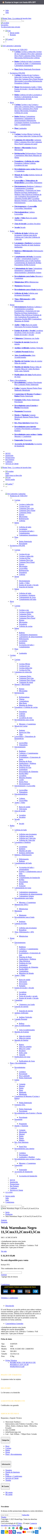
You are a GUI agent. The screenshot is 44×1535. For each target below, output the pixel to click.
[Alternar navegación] (6, 486)
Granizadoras (37, 319)
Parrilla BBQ (27, 199)
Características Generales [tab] (14, 1324)
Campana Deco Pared (30, 79)
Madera (17, 419)
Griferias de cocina (21, 113)
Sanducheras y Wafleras (27, 763)
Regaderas (26, 295)
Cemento (23, 388)
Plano (40, 388)
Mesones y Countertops (22, 436)
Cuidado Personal (21, 352)
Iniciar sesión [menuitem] (10, 479)
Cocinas (17, 52)
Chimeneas (18, 338)
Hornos (38, 56)
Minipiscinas (33, 282)
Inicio (7, 1212)
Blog (7, 1474)
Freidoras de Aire (25, 767)
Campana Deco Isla (26, 560)
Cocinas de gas (26, 75)
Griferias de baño (26, 95)
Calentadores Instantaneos (28, 635)
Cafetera (32, 212)
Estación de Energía (26, 587)
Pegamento (18, 411)
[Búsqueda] (23, 1206)
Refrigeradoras (30, 153)
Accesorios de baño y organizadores (27, 258)
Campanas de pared (30, 144)
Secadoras (18, 333)
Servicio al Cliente (12, 1478)
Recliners (36, 369)
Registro (13, 35)
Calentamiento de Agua (29, 97)
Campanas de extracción (24, 140)
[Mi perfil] (8, 31)
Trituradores (38, 183)
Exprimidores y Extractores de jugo (27, 311)
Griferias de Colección (27, 840)
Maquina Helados (21, 201)
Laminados (23, 128)
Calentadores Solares (33, 272)
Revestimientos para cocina (25, 169)
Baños (17, 61)
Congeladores (19, 155)
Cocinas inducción (24, 136)
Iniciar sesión (14, 33)
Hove (12, 601)
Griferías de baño (26, 61)
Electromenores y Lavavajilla (25, 206)
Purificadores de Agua (23, 375)
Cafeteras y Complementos (28, 753)
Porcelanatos (26, 429)
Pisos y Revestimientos (18, 1063)
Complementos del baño (23, 99)
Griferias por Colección (23, 237)
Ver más (4, 1251)
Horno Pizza (37, 201)
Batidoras (30, 186)
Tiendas (8, 1480)
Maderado (18, 390)
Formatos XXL (20, 400)
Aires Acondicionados (22, 355)
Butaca (32, 367)
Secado (17, 227)
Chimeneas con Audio (31, 338)
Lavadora (30, 224)
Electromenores (25, 87)
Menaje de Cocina (21, 175)
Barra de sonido (31, 218)
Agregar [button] (4, 1275)
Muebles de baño (27, 245)
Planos (36, 417)
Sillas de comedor (25, 1047)
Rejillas (38, 263)
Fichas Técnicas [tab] (11, 1360)
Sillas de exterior (20, 363)
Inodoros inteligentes (26, 853)
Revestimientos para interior (25, 427)
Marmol (30, 388)
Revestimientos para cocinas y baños (28, 434)
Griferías (32, 163)
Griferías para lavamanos (28, 928)
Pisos (16, 69)
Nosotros (8, 1470)
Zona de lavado (20, 224)
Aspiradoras (22, 196)
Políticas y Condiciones (13, 1476)
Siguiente (4, 1222)
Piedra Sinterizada (25, 69)
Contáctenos (9, 1202)
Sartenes (32, 175)
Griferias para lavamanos (28, 834)
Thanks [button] (3, 1517)
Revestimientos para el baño (25, 289)
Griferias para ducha (29, 235)
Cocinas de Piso (28, 77)
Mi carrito (8, 1494)
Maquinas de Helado (21, 321)
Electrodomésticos (21, 212)
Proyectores (27, 327)
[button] (24, 477)
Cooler (30, 201)
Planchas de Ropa (21, 192)
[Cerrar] (2, 490)
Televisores (18, 220)
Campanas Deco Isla (27, 54)
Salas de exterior (36, 361)
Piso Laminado (20, 384)
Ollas (20, 177)
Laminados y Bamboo (27, 1157)
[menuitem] (7, 12)
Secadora (37, 224)
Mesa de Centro (27, 369)
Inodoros (26, 123)
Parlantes (35, 327)
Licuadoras (30, 188)
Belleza (31, 352)
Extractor (32, 265)
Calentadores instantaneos (28, 892)
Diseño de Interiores (12, 1472)
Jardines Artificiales (22, 348)
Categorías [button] (17, 46)
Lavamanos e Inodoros (23, 243)
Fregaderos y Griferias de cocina (26, 161)
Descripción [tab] (9, 1306)
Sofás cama (18, 371)
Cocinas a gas (26, 105)
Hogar (17, 87)
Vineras (39, 153)
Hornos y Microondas (22, 148)
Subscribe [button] (25, 1515)
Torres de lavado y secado (31, 333)
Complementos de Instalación (25, 263)
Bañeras (23, 116)
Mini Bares (29, 155)
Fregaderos (18, 83)
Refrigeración (28, 58)
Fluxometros (19, 265)
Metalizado (26, 390)
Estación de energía (22, 342)
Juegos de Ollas (24, 732)
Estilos (17, 388)
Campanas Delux (29, 56)
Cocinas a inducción (28, 52)
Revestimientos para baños (24, 276)
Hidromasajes (31, 120)
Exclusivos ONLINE (17, 546)
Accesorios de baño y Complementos (27, 63)
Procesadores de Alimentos (28, 771)
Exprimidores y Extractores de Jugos (27, 190)
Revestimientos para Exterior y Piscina (28, 1113)
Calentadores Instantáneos (23, 66)
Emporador (19, 440)
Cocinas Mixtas (26, 134)
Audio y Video (36, 87)
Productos (9, 1214)
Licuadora (35, 199)
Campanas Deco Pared (30, 109)
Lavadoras (39, 330)
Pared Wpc (34, 423)
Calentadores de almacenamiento (24, 119)
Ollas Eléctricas (27, 194)
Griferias (37, 58)
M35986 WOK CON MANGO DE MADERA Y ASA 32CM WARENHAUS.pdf (23, 1364)
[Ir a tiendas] (22, 23)
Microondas (18, 58)
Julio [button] (7, 10)
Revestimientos (20, 382)
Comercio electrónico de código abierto (19, 1524)
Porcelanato (36, 69)
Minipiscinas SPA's (21, 282)
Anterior (4, 1220)
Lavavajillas (27, 81)
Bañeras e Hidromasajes (23, 251)
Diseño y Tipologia (21, 415)
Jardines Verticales (36, 348)
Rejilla (26, 265)
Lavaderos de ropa (21, 165)
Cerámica (30, 382)
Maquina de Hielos (25, 705)
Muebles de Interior (22, 367)
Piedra (35, 388)
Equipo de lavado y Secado (24, 89)
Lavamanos (36, 61)
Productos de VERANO (18, 496)
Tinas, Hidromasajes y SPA (24, 299)
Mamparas (18, 286)
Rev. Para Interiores (22, 423)
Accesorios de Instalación (24, 444)
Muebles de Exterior (22, 361)
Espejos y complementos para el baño (26, 260)
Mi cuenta (9, 1492)
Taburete (26, 371)
